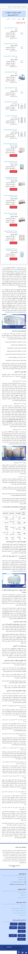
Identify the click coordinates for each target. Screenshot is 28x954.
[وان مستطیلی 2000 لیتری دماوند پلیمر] (22, 61)
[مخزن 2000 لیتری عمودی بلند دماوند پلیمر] (22, 120)
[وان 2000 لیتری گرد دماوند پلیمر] (22, 47)
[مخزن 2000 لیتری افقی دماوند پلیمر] (22, 77)
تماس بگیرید (13, 155)
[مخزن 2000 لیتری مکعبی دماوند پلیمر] (22, 33)
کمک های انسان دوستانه (18, 913)
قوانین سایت (21, 893)
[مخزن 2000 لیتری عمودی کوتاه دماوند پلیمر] (22, 106)
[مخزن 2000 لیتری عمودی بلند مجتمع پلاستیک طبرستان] (22, 254)
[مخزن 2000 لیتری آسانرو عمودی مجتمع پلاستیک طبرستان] (22, 237)
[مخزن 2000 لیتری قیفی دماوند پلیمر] (22, 92)
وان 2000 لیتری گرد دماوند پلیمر (10, 43)
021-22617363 (21, 877)
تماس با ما (21, 915)
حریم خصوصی (21, 897)
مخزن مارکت (24, 6)
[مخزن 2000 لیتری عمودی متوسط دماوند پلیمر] (22, 134)
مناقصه (22, 906)
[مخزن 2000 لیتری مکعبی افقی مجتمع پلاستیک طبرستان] (22, 184)
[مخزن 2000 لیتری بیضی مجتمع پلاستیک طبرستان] (22, 201)
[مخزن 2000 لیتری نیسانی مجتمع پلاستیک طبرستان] (22, 150)
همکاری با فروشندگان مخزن (18, 910)
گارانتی (22, 895)
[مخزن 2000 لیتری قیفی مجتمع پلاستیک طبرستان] (22, 167)
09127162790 (21, 879)
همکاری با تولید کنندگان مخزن (17, 908)
